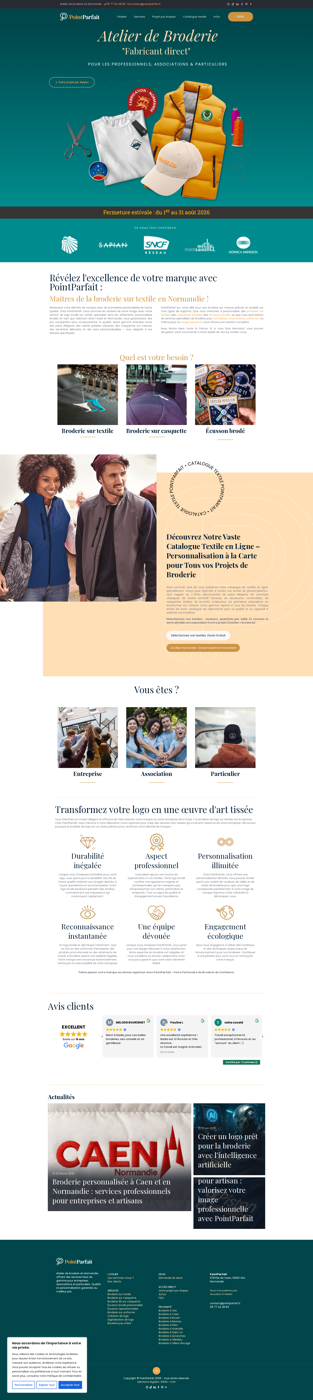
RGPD (164, 1382)
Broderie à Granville (171, 1328)
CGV (173, 1382)
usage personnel (191, 322)
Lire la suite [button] (113, 1052)
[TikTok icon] (232, 4)
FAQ (161, 1298)
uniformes (252, 318)
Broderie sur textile (119, 1294)
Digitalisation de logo (121, 1319)
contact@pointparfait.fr (145, 4)
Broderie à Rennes (170, 1321)
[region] (47, 1365)
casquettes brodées (189, 315)
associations (237, 318)
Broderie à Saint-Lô (171, 1332)
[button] (262, 1036)
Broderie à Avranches (172, 1336)
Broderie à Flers (168, 1325)
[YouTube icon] (251, 4)
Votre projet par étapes (72, 82)
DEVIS (240, 16)
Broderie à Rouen (169, 1318)
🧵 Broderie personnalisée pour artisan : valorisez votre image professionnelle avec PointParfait (225, 1190)
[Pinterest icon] (246, 4)
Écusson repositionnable (123, 1309)
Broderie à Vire (168, 1310)
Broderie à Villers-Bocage (174, 1343)
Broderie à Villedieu (170, 1339)
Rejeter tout (47, 1385)
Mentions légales (148, 1382)
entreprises (220, 318)
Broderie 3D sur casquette (124, 1301)
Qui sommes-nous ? (121, 1278)
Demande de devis (171, 1278)
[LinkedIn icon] (237, 4)
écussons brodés (219, 315)
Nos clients (114, 1281)
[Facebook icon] (242, 4)
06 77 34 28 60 (116, 4)
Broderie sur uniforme (121, 1312)
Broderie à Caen (169, 1314)
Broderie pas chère (119, 1323)
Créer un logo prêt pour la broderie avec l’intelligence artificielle (228, 1150)
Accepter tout (70, 1385)
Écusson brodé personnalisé (125, 1305)
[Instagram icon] (228, 4)
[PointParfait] (80, 17)
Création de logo (118, 1316)
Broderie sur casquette (122, 1298)
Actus (162, 1294)
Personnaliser (24, 1385)
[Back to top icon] (156, 1371)
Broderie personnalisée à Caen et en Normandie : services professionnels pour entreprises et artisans (111, 1191)
